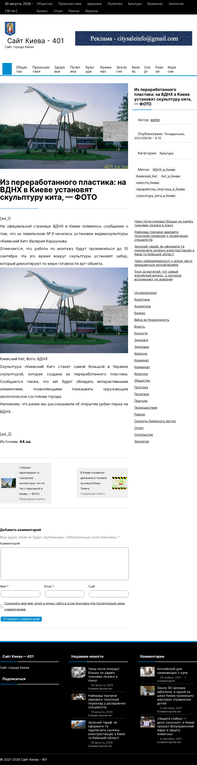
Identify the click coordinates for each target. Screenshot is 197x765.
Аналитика (142, 306)
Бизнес (42, 11)
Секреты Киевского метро (155, 421)
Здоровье (94, 4)
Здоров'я (141, 340)
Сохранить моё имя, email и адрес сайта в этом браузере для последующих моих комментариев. (64, 606)
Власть (139, 326)
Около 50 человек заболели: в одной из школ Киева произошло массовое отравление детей (175, 695)
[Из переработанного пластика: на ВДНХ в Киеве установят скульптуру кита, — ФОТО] (64, 126)
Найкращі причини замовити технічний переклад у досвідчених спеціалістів (161, 235)
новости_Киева (147, 183)
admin (155, 120)
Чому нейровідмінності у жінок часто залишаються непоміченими (163, 263)
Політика (141, 387)
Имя (4, 586)
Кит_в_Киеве (170, 176)
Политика (115, 4)
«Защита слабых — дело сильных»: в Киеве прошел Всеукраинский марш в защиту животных (176, 726)
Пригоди (141, 401)
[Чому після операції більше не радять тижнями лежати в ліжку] (78, 672)
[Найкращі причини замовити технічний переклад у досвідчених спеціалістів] (78, 697)
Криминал (155, 4)
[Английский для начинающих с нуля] (147, 671)
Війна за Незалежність (151, 320)
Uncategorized (145, 293)
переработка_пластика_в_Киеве (160, 189)
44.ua (25, 441)
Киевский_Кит (146, 176)
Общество (45, 4)
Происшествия (69, 4)
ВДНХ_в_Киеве (164, 170)
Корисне (91, 11)
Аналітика (142, 299)
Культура (135, 4)
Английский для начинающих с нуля (172, 671)
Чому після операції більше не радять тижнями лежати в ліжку (163, 223)
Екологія (141, 333)
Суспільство (143, 434)
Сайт (91, 586)
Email (49, 586)
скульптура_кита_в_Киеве (155, 196)
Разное (74, 11)
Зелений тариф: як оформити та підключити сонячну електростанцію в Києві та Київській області (164, 250)
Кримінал (141, 360)
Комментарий (10, 543)
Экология (176, 4)
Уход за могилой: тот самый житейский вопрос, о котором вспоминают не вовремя (157, 275)
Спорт (58, 11)
